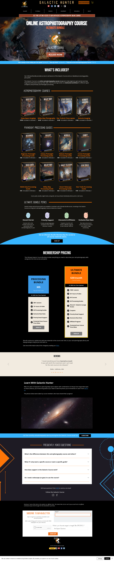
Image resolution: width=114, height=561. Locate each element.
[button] (92, 2)
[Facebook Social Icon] (61, 548)
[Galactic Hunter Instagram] (55, 6)
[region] (28, 106)
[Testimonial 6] (60, 372)
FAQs (57, 345)
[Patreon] (65, 6)
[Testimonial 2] (53, 372)
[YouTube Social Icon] (59, 548)
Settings (100, 558)
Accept (107, 558)
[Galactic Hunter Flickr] (58, 6)
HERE (57, 488)
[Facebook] (56, 495)
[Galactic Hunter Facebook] (52, 6)
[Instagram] (53, 495)
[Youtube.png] (48, 6)
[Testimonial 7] (62, 372)
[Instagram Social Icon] (64, 548)
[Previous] (8, 364)
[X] (62, 6)
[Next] (105, 364)
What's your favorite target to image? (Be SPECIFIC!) (68, 525)
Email (56, 511)
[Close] (112, 558)
